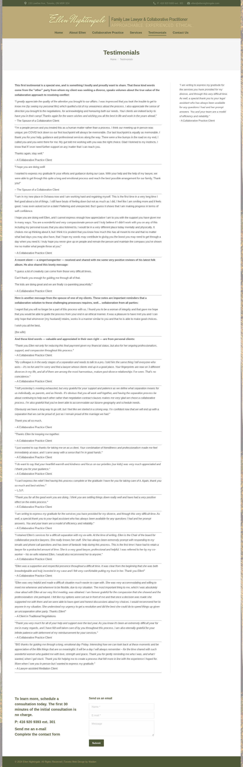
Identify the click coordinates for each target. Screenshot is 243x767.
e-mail (41, 729)
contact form (49, 734)
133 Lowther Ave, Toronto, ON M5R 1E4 (48, 3)
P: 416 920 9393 (165, 3)
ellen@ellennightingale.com (205, 3)
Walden (92, 761)
